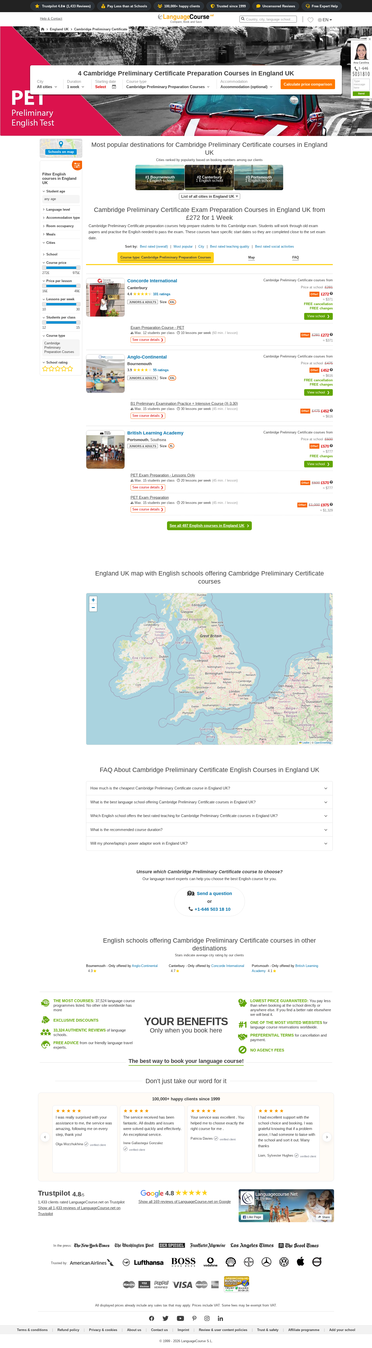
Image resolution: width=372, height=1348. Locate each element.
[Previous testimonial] (45, 1137)
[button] (340, 126)
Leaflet (305, 742)
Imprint (183, 1330)
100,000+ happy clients (182, 6)
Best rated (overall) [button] (154, 246)
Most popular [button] (183, 246)
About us (134, 1330)
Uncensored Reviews (278, 6)
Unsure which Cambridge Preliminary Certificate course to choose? (209, 871)
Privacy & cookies (103, 1330)
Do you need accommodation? (338, 162)
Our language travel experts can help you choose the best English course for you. (209, 879)
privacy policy (358, 185)
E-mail (355, 173)
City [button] (201, 246)
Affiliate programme (303, 1330)
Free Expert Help (325, 6)
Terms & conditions (32, 1330)
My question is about (330, 126)
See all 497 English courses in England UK (207, 525)
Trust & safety (267, 1330)
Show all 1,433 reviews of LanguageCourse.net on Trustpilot (79, 1211)
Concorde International (227, 966)
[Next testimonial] (327, 1137)
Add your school (342, 1330)
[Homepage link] (42, 29)
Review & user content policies (223, 1330)
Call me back (359, 179)
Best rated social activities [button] (274, 246)
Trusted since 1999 (231, 6)
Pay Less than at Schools (127, 6)
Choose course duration (332, 135)
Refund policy (68, 1330)
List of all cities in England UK (207, 196)
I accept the (348, 185)
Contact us (159, 1330)
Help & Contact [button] (51, 19)
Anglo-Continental (145, 966)
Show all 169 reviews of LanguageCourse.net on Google (184, 1201)
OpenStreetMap (322, 742)
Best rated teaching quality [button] (229, 246)
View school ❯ (318, 316)
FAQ (295, 257)
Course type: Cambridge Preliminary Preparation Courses (165, 257)
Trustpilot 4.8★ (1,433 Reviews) (66, 6)
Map (251, 257)
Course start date (328, 144)
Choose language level (331, 153)
